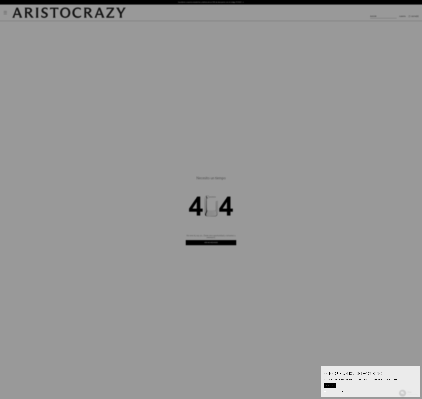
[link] (330, 385)
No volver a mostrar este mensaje (338, 392)
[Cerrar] (417, 370)
